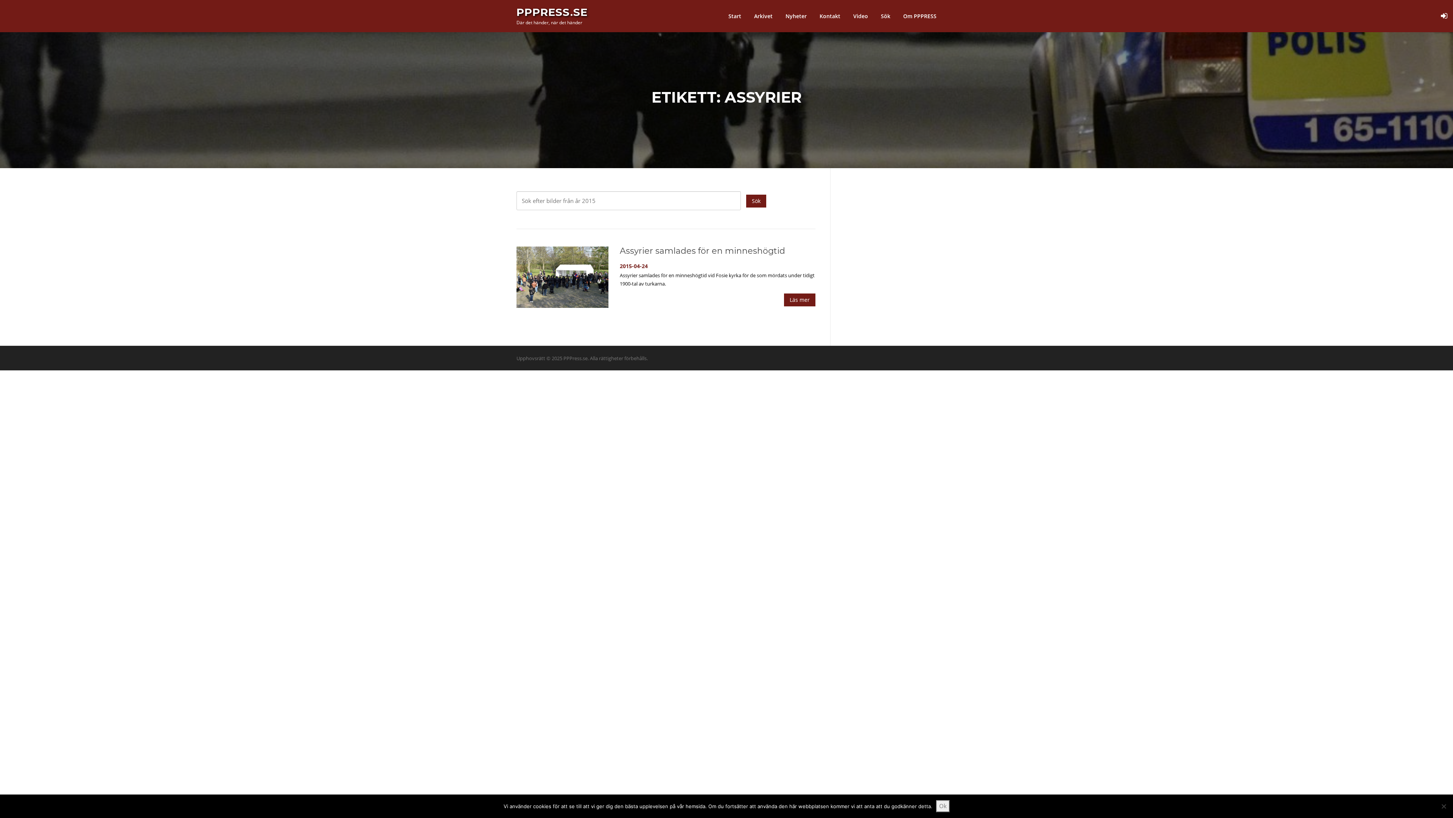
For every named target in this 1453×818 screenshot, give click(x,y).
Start (734, 16)
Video (860, 16)
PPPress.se (552, 12)
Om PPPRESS (920, 16)
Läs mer (800, 299)
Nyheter (796, 16)
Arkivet (763, 16)
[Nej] (1443, 806)
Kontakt (830, 16)
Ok (943, 806)
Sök (885, 16)
